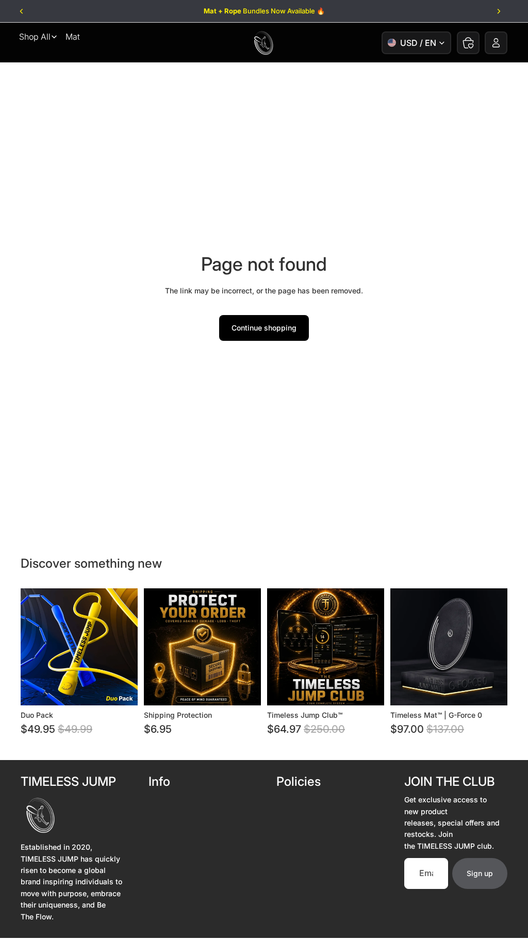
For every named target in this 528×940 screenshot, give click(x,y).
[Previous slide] (22, 11)
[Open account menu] (496, 42)
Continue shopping (264, 327)
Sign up (480, 873)
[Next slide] (498, 11)
